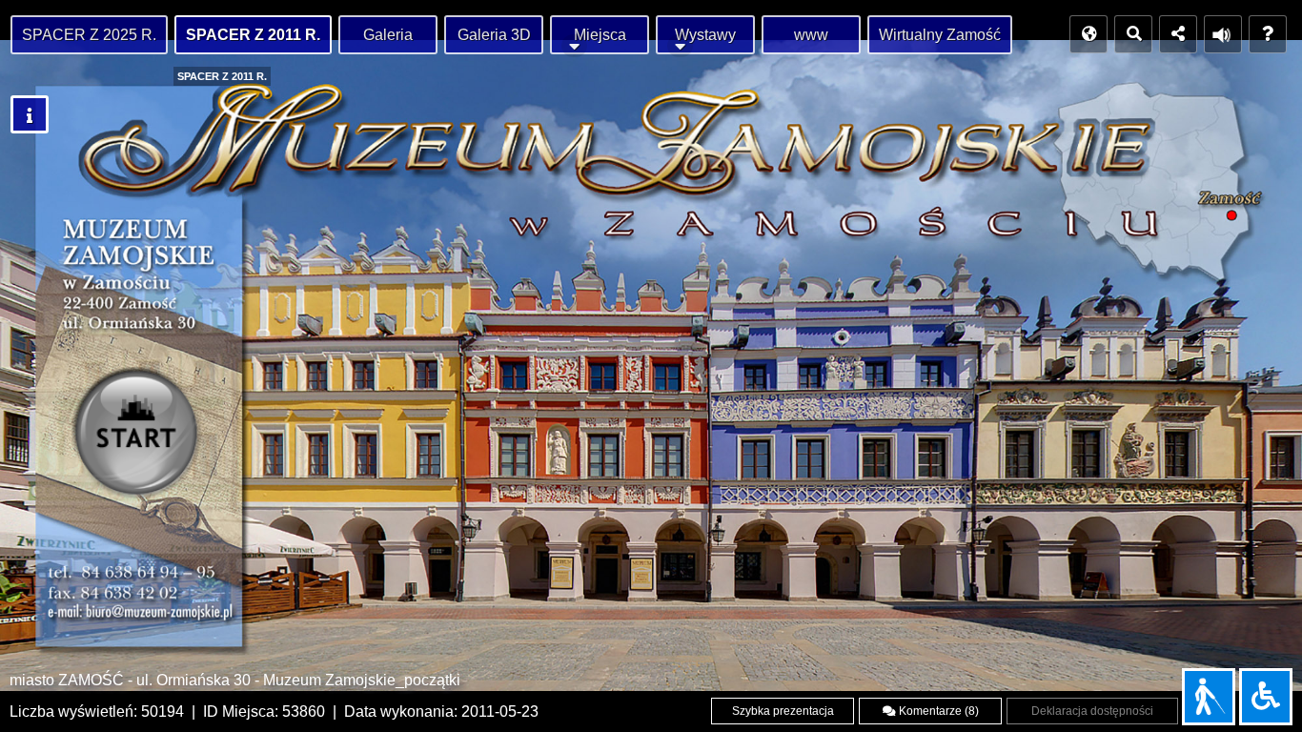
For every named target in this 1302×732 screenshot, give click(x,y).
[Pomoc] (1268, 34)
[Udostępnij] (1178, 34)
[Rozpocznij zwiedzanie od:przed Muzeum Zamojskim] (141, 437)
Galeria (388, 35)
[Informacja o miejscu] (29, 114)
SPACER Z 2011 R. (253, 35)
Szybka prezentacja (783, 711)
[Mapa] (1088, 34)
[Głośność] (1223, 34)
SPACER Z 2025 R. (89, 35)
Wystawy (705, 35)
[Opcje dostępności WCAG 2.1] (1265, 696)
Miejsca (600, 35)
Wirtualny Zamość (940, 35)
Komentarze (937, 711)
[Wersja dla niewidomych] (1208, 696)
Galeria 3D (494, 35)
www (811, 35)
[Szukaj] (1133, 34)
